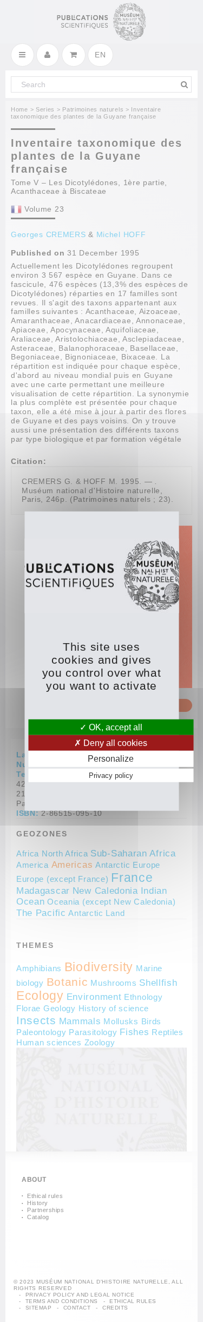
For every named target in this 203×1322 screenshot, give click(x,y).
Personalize (111, 758)
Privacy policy (111, 775)
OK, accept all (114, 727)
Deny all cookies (114, 743)
